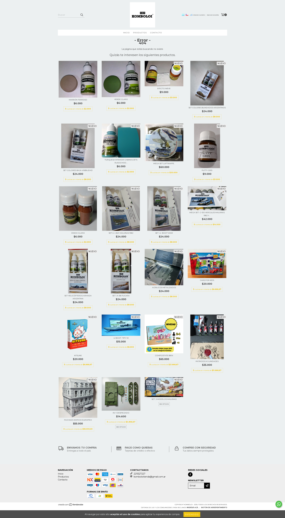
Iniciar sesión (213, 15)
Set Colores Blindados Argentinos (207, 107)
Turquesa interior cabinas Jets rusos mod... (121, 161)
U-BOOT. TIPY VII (121, 338)
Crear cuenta (199, 15)
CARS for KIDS (207, 280)
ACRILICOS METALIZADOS (164, 287)
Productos (140, 32)
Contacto (156, 32)
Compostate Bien (164, 355)
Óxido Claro (78, 233)
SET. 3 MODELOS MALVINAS (164, 399)
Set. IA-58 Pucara (121, 295)
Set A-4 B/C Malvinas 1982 (121, 233)
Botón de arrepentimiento (214, 507)
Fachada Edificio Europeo (78, 420)
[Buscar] (82, 15)
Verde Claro (121, 99)
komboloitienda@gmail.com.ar (150, 476)
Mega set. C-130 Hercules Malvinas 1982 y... (207, 214)
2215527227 (139, 473)
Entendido (192, 514)
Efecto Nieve (164, 88)
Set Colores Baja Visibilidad (78, 170)
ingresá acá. (192, 507)
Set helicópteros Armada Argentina (78, 297)
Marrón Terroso (78, 100)
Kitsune (78, 355)
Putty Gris (207, 170)
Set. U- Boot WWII (164, 233)
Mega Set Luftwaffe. (164, 163)
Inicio (126, 32)
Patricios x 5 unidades (207, 361)
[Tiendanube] (71, 506)
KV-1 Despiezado (121, 413)
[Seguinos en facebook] (190, 474)
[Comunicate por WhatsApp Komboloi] (279, 504)
